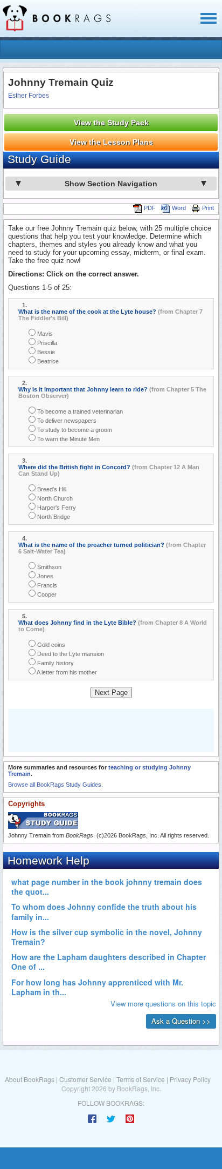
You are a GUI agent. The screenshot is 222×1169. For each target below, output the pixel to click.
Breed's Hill (51, 489)
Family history (55, 663)
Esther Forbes (28, 95)
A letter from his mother (66, 672)
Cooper (46, 594)
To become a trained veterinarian (79, 411)
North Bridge (53, 516)
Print (208, 208)
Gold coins (50, 644)
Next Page (111, 692)
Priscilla (46, 343)
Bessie (45, 352)
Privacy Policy (190, 1079)
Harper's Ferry (56, 507)
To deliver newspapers (66, 420)
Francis (46, 585)
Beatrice (47, 361)
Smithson (48, 567)
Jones (44, 576)
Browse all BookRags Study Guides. (55, 784)
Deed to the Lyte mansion (70, 654)
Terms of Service (140, 1079)
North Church (54, 498)
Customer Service (85, 1079)
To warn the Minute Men (68, 439)
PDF (150, 208)
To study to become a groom (74, 430)
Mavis (44, 333)
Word (179, 208)
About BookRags (29, 1079)
